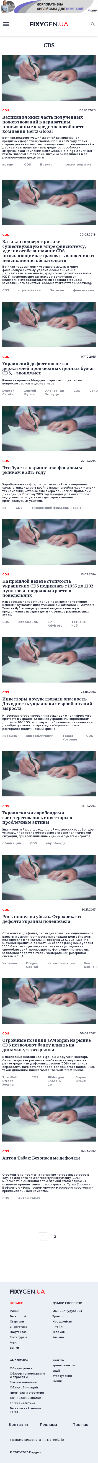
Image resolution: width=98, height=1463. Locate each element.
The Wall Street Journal (9, 1080)
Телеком (58, 1332)
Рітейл (57, 1326)
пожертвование (77, 164)
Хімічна (58, 1337)
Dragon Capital (8, 392)
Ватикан (47, 164)
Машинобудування (67, 1311)
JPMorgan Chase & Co (55, 1080)
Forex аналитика (22, 1403)
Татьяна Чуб (78, 623)
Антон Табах (29, 1198)
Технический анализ (25, 1398)
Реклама (48, 1425)
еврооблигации (39, 736)
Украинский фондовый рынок (58, 507)
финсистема (83, 290)
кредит (8, 164)
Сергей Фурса (30, 392)
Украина (9, 736)
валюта (58, 1360)
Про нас (80, 1425)
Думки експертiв (67, 1303)
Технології (18, 1316)
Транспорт (60, 1316)
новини (16, 1303)
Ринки (14, 1311)
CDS (27, 164)
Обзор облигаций (24, 1387)
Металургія (18, 1337)
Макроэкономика (23, 1382)
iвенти (57, 1381)
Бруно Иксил (80, 1079)
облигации (11, 843)
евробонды (28, 622)
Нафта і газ (18, 1332)
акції (56, 1370)
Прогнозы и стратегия (27, 1392)
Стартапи (17, 1321)
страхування (62, 1376)
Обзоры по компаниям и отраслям (27, 1375)
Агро (13, 1342)
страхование (29, 290)
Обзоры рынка (21, 1368)
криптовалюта (63, 1365)
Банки (14, 1347)
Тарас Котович (69, 737)
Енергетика (18, 1326)
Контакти (18, 1425)
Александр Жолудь (54, 392)
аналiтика (19, 1360)
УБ (4, 507)
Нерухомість (62, 1321)
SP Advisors (55, 623)
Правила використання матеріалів (37, 1439)
